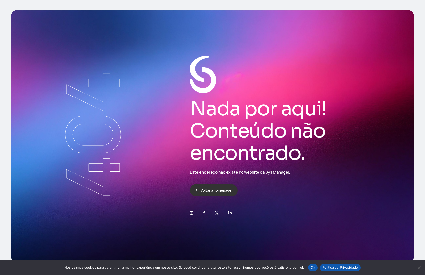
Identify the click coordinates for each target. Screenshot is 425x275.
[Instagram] (191, 213)
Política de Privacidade (340, 267)
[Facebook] (204, 213)
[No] (418, 267)
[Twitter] (217, 213)
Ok (313, 267)
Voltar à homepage (216, 190)
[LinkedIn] (230, 213)
